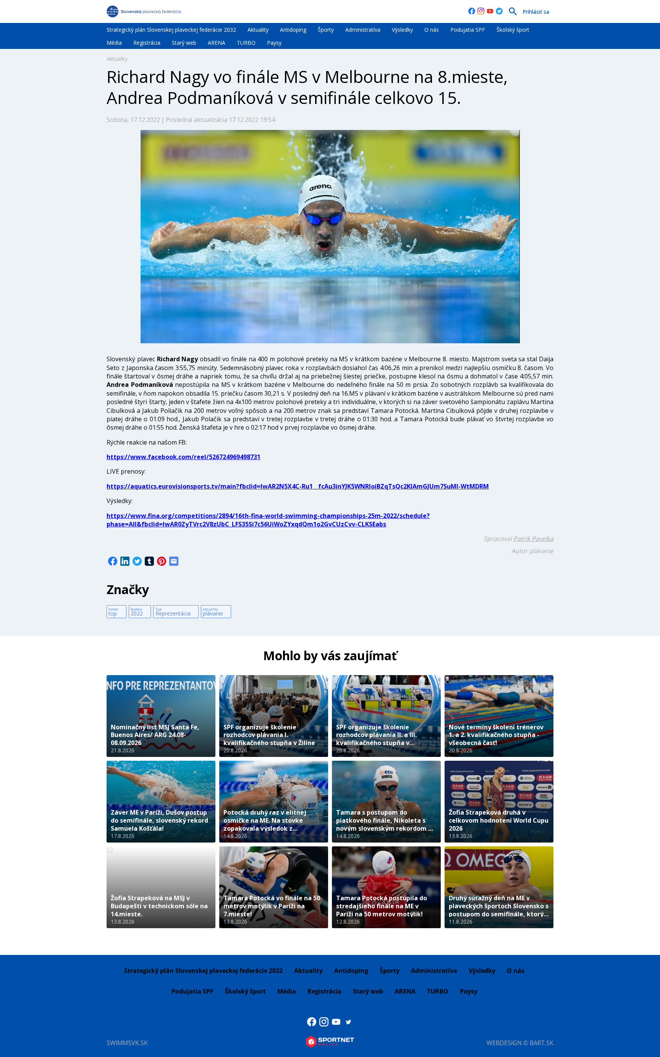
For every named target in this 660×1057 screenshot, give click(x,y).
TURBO (246, 42)
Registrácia (146, 42)
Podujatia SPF (467, 29)
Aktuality (258, 29)
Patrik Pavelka (533, 538)
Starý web (184, 42)
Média (114, 42)
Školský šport (513, 29)
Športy (326, 29)
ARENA (216, 42)
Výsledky (402, 29)
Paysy (274, 42)
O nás (431, 29)
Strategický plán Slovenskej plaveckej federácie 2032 (171, 29)
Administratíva (362, 29)
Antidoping (293, 29)
